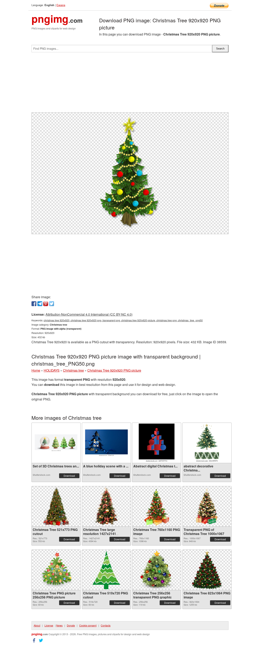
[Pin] (45, 303)
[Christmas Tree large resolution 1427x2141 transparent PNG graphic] (106, 506)
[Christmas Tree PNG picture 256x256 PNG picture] (56, 570)
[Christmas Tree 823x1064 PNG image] (207, 570)
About (37, 625)
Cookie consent (87, 625)
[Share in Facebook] (33, 303)
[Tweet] (51, 303)
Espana (60, 5)
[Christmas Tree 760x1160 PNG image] (156, 506)
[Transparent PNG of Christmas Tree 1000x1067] (207, 506)
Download (69, 475)
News (59, 625)
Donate (71, 625)
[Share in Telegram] (39, 303)
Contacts (105, 625)
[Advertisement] (130, 84)
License (48, 625)
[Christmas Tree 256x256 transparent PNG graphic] (156, 570)
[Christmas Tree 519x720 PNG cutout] (106, 570)
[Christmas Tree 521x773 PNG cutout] (56, 506)
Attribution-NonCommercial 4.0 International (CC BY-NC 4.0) (89, 314)
